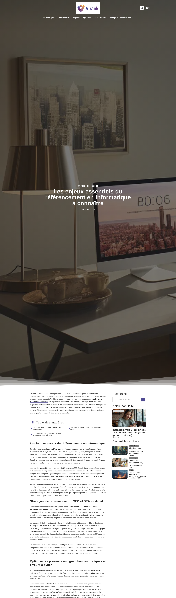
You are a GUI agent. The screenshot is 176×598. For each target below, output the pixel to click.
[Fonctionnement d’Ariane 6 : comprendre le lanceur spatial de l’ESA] (120, 474)
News (131, 470)
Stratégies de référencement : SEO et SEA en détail (85, 428)
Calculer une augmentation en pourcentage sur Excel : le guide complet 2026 (137, 464)
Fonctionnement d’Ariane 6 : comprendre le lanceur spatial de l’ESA (137, 475)
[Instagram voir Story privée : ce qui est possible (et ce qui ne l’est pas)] (129, 418)
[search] (142, 8)
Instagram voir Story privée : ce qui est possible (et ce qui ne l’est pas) (129, 432)
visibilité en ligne (79, 396)
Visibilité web (88, 186)
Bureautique (133, 458)
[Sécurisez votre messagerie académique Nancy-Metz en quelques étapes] (120, 450)
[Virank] (88, 8)
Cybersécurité (118, 411)
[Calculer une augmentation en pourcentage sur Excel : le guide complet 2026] (120, 462)
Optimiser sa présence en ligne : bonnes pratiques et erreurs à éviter (47, 434)
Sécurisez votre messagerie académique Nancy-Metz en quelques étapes (136, 451)
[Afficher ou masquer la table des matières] (84, 422)
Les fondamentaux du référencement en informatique (47, 428)
